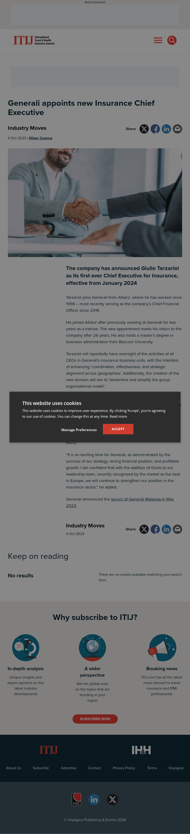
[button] (79, 429)
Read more (118, 416)
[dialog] (95, 417)
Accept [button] (118, 429)
